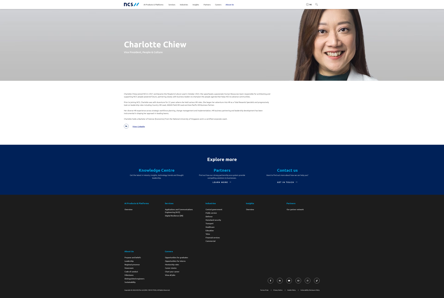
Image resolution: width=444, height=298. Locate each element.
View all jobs (170, 275)
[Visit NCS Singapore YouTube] (289, 280)
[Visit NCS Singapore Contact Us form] (298, 280)
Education (210, 230)
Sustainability (130, 282)
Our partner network (295, 209)
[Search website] (316, 4)
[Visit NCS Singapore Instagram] (307, 280)
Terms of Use (264, 290)
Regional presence (132, 264)
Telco (208, 234)
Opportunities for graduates (176, 257)
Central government (214, 209)
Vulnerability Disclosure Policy (310, 290)
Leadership (129, 261)
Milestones (129, 275)
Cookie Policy (291, 290)
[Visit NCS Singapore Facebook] (270, 280)
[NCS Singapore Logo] (131, 4)
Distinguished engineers (134, 278)
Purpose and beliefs (133, 257)
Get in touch (285, 182)
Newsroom (129, 268)
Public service (211, 213)
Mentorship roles (172, 264)
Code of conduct (131, 271)
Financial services (213, 237)
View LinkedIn (139, 126)
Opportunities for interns (175, 261)
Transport (209, 223)
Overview (128, 209)
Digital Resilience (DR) (174, 215)
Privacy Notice (277, 290)
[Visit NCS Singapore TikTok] (317, 280)
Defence (209, 216)
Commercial (210, 241)
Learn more (220, 182)
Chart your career (172, 271)
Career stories (171, 268)
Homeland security (213, 220)
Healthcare (210, 227)
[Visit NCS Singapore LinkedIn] (280, 280)
